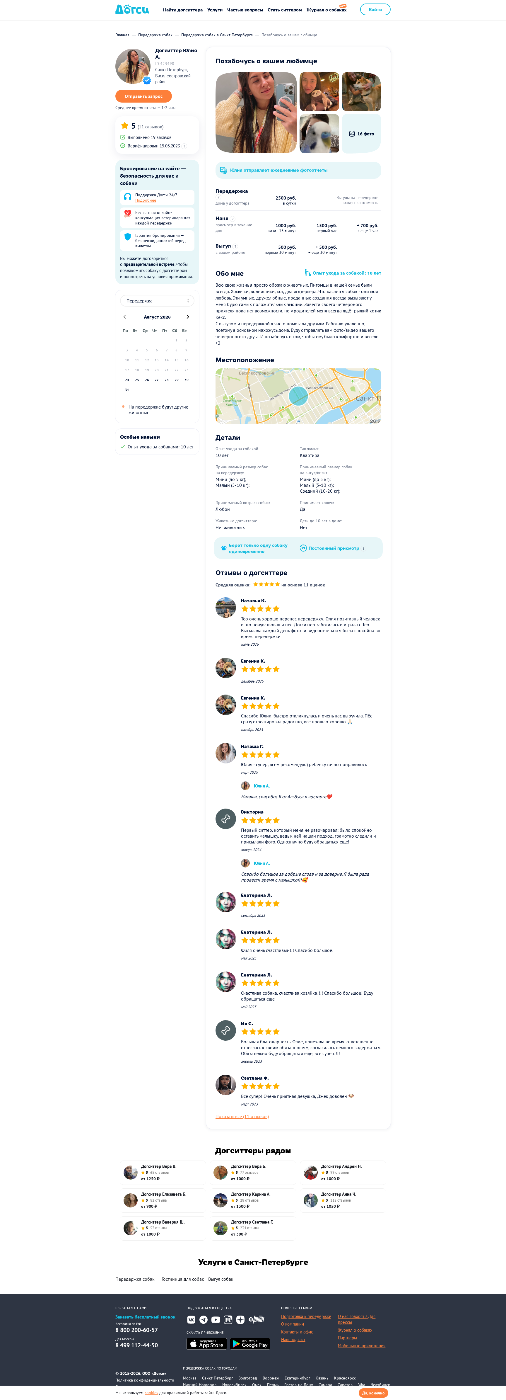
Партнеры (347, 1338)
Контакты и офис (297, 1332)
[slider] (266, 584)
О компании (292, 1324)
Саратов (345, 1384)
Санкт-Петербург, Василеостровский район (173, 75)
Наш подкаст (293, 1339)
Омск (256, 1384)
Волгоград (247, 1378)
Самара (325, 1384)
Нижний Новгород (200, 1384)
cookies (151, 1392)
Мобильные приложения (361, 1345)
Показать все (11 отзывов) (242, 1116)
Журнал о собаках (327, 9)
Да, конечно (373, 1393)
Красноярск (345, 1378)
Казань (322, 1378)
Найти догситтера (183, 9)
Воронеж (271, 1378)
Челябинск (380, 1384)
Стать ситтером (285, 9)
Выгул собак (220, 1279)
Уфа (361, 1384)
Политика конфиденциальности (144, 1380)
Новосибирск (234, 1384)
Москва (189, 1378)
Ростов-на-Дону (298, 1384)
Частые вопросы (245, 9)
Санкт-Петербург (217, 1378)
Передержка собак (135, 1279)
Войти (375, 9)
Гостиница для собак (183, 1279)
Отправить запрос (144, 96)
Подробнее (145, 200)
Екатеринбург (297, 1378)
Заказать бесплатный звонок (145, 1317)
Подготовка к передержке (306, 1316)
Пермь (273, 1384)
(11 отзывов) (150, 127)
